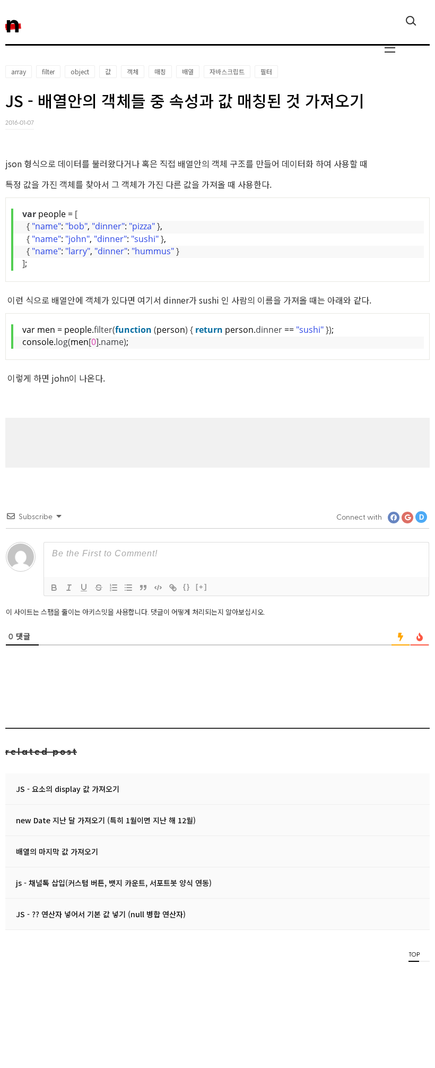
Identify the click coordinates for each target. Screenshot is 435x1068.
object (80, 71)
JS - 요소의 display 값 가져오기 (67, 788)
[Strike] (98, 587)
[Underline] (83, 587)
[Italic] (69, 587)
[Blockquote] (143, 587)
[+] (201, 587)
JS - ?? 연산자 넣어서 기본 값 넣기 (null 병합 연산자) (101, 914)
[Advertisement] (217, 442)
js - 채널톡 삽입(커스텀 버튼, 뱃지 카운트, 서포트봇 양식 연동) (114, 882)
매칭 (160, 71)
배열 (188, 71)
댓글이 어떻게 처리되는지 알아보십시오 (207, 612)
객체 (132, 71)
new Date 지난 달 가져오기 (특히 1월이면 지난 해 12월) (106, 820)
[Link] (173, 587)
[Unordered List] (128, 587)
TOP (413, 954)
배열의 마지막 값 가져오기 (57, 851)
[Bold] (54, 587)
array (18, 71)
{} (186, 587)
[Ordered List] (113, 587)
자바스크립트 (227, 71)
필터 (266, 71)
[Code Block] (158, 587)
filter (48, 71)
